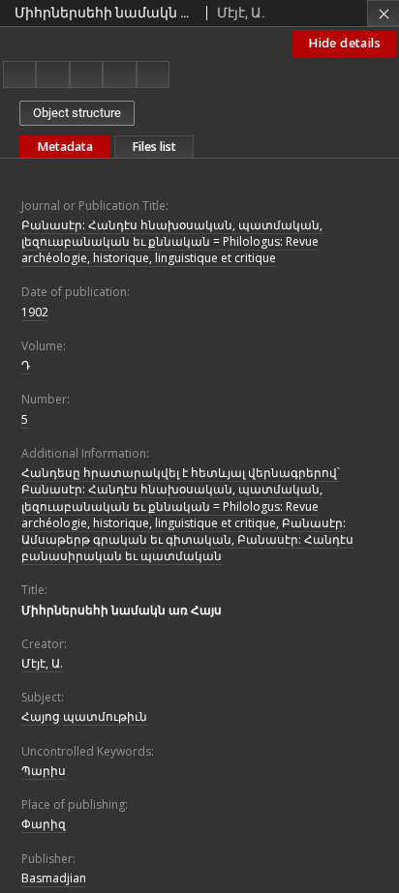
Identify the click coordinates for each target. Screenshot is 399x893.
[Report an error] (153, 74)
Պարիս (43, 770)
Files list (154, 146)
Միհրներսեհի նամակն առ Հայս (121, 610)
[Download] (19, 74)
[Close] (383, 13)
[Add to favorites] (86, 74)
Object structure (77, 112)
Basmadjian (53, 878)
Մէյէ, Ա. (42, 663)
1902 (34, 312)
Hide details (344, 43)
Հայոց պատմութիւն (84, 716)
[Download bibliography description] (119, 74)
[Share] (52, 74)
